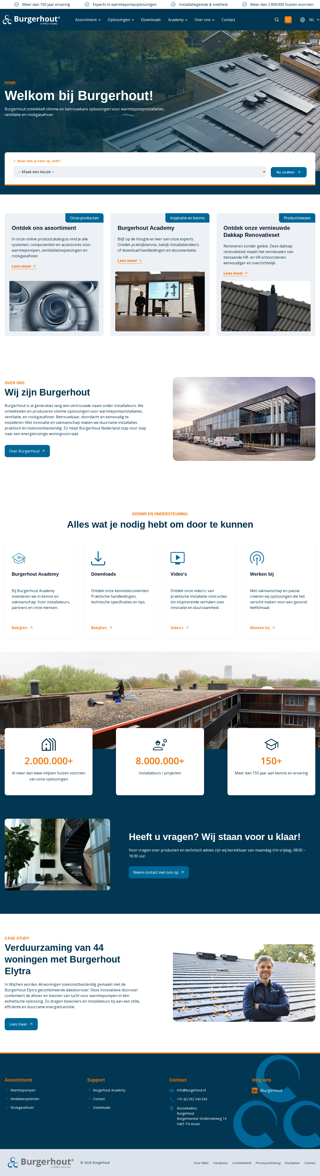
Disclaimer (292, 1163)
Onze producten (84, 217)
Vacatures (220, 1163)
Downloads (151, 19)
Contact (228, 19)
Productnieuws (297, 217)
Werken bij (260, 627)
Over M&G (201, 1163)
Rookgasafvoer (22, 1107)
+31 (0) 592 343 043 (192, 1099)
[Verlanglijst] (288, 19)
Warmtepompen (23, 1090)
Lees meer (21, 266)
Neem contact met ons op (156, 872)
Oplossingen (119, 19)
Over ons (203, 19)
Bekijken (19, 627)
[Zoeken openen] (276, 19)
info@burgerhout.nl (191, 1090)
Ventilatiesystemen (25, 1099)
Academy (176, 19)
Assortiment (86, 19)
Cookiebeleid (241, 1163)
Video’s (177, 627)
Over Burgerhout (24, 451)
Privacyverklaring (268, 1163)
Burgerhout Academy (109, 1090)
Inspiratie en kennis (187, 217)
